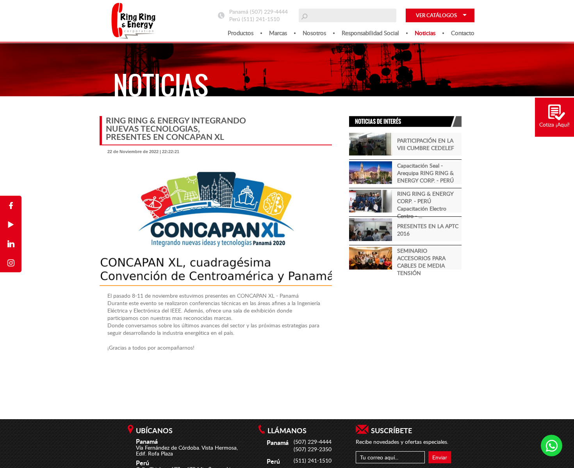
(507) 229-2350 (313, 449)
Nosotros (314, 33)
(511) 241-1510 (261, 19)
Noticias (425, 33)
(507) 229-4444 (269, 11)
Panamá (289, 295)
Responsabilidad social (370, 33)
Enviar (439, 457)
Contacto (462, 33)
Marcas (278, 33)
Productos (240, 33)
